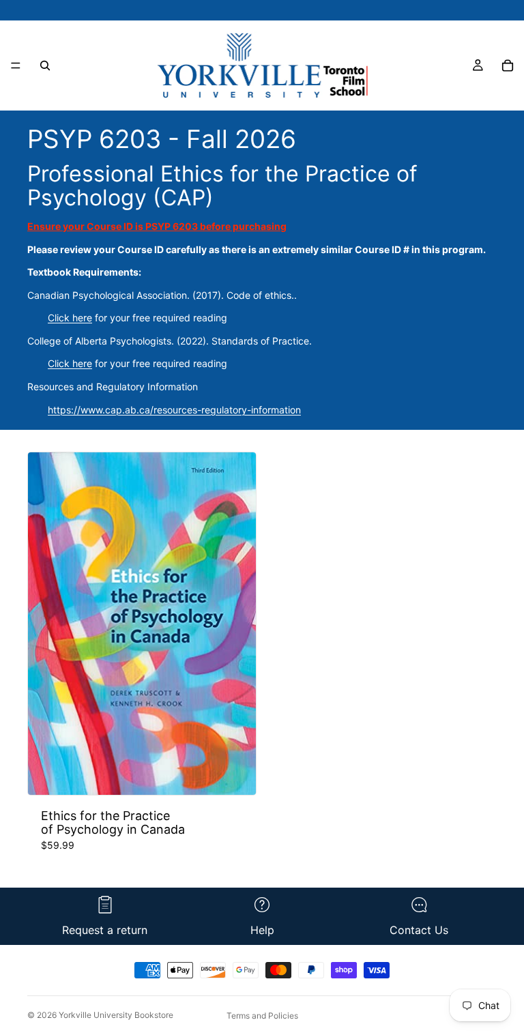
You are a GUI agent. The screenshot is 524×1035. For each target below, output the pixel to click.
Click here (70, 317)
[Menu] (15, 65)
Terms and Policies (262, 1015)
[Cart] (508, 65)
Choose (246, 773)
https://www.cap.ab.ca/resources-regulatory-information (174, 410)
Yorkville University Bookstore (116, 1015)
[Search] (45, 65)
